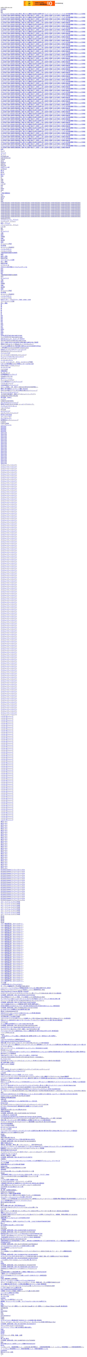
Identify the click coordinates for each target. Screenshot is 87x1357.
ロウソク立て (5, 1083)
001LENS (3, 426)
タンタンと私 (5, 1296)
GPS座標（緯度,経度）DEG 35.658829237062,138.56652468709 (19, 1254)
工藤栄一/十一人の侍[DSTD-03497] (11, 1273)
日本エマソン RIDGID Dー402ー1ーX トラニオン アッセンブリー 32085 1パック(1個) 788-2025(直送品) (31, 1020)
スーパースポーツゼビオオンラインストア (14, 355)
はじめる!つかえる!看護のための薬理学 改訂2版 (15, 1009)
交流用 (3, 1037)
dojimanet (3, 1188)
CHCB (3, 1330)
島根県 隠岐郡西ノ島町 (17, 15)
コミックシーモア (6, 416)
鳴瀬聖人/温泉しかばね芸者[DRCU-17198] (13, 1167)
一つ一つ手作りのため (7, 1032)
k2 (1, 177)
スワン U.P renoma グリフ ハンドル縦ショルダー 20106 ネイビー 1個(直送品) (24, 1275)
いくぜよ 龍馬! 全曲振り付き (9, 1179)
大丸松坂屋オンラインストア (9, 385)
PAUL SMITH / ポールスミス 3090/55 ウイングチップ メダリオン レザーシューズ (25, 1069)
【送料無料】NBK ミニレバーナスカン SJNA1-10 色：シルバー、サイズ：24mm (25, 1174)
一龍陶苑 (3, 1219)
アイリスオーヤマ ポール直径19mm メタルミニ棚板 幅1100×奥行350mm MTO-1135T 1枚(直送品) (30, 1031)
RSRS (2, 1263)
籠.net (2, 170)
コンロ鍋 (3, 982)
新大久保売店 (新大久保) (8, 1202)
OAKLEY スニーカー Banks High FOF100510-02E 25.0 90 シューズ (20, 1027)
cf (1, 191)
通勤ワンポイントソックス (9, 1212)
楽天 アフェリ (5, 223)
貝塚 (2, 238)
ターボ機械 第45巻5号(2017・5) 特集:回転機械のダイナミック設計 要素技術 (23, 1284)
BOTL (2, 1345)
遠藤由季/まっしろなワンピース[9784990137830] (15, 1218)
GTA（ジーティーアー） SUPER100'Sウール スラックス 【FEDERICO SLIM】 (24, 1048)
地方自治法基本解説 (7, 1123)
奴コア (3, 174)
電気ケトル (77, 13)
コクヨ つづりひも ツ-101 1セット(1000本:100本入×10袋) (18, 1246)
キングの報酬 (5, 1162)
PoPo (2, 1314)
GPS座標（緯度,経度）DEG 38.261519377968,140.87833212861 (19, 1025)
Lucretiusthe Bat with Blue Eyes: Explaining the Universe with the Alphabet (21, 1116)
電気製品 (3, 1169)
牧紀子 (33, 15)
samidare (3, 1298)
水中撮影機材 (70, 13)
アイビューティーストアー (9, 465)
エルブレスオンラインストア (9, 413)
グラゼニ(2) (4, 1022)
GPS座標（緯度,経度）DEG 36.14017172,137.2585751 (16, 1157)
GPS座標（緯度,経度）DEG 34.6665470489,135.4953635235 (18, 1230)
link (2, 10)
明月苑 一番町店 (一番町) (8, 1155)
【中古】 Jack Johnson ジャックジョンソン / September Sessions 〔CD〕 (22, 1235)
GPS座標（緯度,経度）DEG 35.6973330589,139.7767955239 (18, 1113)
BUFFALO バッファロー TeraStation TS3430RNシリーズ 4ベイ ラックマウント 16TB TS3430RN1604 (30, 1089)
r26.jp (2, 161)
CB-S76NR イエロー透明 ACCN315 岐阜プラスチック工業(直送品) (21, 1195)
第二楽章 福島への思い (8, 1062)
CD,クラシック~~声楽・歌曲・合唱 (11, 1335)
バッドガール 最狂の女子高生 (10, 1292)
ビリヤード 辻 (5, 265)
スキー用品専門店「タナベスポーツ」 (12, 923)
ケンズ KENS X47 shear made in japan (11, 337)
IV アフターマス (6, 1059)
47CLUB (3, 409)
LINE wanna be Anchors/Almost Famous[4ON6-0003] (15, 1041)
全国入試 (3, 1099)
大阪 (2, 233)
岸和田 (3, 236)
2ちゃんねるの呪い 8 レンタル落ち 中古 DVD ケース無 (17, 1171)
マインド (3, 153)
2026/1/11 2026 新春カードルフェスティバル (14, 267)
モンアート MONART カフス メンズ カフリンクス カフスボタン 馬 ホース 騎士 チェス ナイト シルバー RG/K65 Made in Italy (38, 1085)
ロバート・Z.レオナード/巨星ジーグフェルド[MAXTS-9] (18, 1280)
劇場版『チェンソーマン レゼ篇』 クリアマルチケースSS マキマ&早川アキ (23, 1301)
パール (63, 13)
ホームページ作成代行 (7, 247)
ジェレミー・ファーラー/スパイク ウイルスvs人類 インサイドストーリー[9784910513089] (28, 1286)
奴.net (2, 172)
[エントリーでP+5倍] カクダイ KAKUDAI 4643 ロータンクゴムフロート (22, 1000)
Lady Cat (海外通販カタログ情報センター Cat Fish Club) (17, 363)
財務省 (64, 15)
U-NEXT (3, 421)
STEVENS (4, 1228)
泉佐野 (3, 240)
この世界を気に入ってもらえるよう (11, 984)
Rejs (2, 1270)
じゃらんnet (4, 369)
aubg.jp (3, 196)
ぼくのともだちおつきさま (9, 1127)
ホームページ (5, 231)
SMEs (2, 1178)
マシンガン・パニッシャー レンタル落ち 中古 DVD (16, 1197)
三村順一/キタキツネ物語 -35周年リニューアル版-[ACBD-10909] (20, 1291)
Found (2, 1317)
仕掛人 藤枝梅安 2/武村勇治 (9, 1278)
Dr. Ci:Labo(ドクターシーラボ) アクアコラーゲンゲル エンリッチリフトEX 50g (24, 1104)
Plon (2, 1312)
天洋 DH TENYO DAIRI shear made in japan (13, 340)
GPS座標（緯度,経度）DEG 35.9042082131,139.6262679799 (18, 1265)
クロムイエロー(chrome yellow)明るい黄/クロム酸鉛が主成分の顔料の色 (22, 13)
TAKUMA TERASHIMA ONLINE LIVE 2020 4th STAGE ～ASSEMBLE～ (22, 1057)
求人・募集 (4, 261)
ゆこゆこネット (5, 372)
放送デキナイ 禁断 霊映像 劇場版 (11, 1193)
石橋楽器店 (4, 371)
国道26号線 (4, 258)
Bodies (2, 1134)
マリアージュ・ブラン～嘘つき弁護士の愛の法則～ (16, 1327)
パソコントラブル (6, 251)
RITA (2, 1277)
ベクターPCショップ (7, 383)
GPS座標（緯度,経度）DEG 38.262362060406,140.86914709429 (19, 1258)
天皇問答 (3, 1249)
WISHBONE (4, 1308)
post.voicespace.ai (5, 1315)
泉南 (2, 242)
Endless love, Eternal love (8, 1191)
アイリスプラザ (5, 353)
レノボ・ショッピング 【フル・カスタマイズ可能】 (17, 362)
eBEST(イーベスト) (6, 378)
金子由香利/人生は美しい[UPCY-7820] (12, 1225)
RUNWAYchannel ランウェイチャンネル (13, 869)
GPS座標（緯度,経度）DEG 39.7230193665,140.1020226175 (18, 1323)
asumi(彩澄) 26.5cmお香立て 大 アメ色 (12, 1186)
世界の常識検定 (5, 1111)
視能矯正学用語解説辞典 (8, 1097)
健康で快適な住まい (7, 1143)
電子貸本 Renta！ (6, 397)
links (2, 268)
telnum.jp (3, 162)
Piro (2, 1309)
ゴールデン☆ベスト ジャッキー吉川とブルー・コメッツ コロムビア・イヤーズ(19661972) (28, 1152)
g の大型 (3, 1073)
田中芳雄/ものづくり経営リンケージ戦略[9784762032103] (18, 1343)
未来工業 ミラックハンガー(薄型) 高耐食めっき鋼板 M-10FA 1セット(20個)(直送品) (26, 1120)
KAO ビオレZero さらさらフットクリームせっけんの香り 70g (19, 1207)
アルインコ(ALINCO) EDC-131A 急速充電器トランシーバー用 (19, 1176)
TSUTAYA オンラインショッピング (11, 351)
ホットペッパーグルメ (7, 379)
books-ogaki (4, 1166)
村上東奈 (27, 15)
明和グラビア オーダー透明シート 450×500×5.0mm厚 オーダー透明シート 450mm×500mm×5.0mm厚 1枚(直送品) (34, 1306)
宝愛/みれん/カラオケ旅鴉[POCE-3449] (12, 1132)
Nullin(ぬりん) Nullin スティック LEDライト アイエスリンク (19, 1268)
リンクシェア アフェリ (8, 221)
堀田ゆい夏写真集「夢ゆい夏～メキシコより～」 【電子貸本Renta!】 (22, 1144)
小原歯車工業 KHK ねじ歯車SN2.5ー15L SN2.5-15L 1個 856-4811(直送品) (22, 1183)
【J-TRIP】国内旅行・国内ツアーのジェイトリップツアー (18, 394)
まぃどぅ (3, 154)
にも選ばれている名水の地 (9, 1115)
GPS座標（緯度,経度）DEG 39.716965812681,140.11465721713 (19, 1266)
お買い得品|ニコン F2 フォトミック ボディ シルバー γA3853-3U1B (21, 1185)
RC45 (2, 1204)
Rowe (2, 1253)
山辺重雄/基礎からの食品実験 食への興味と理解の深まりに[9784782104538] (23, 1272)
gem (2, 185)
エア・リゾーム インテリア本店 (10, 901)
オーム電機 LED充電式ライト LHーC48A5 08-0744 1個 (17, 1023)
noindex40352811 (5, 202)
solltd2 (2, 1318)
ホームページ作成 (6, 243)
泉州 (2, 235)
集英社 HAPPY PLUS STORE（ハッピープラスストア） (17, 404)
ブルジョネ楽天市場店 (7, 1125)
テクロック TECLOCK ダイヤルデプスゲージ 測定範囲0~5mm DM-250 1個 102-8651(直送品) (28, 1121)
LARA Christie (5, 423)
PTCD (2, 1333)
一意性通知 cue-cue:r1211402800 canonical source (15, 347)
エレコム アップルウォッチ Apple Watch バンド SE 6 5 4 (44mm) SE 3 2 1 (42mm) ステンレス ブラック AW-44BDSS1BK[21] (37, 1146)
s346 (2, 179)
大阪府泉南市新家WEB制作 (9, 252)
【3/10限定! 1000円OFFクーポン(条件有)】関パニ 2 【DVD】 (19, 1101)
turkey (2, 188)
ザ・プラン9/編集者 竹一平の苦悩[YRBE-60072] (15, 986)
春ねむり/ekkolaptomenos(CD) (9, 1011)
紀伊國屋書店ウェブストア (9, 374)
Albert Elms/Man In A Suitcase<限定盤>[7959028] (15, 991)
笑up (2, 195)
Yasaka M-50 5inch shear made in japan (11, 335)
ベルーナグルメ (5, 408)
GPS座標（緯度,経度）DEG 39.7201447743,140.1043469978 (18, 1141)
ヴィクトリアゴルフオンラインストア (12, 356)
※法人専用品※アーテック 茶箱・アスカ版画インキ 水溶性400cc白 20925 (23, 997)
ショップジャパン (6, 425)
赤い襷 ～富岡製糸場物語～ (9, 1190)
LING (2, 1304)
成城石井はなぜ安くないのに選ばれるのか (14, 1109)
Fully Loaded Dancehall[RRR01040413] (12, 1289)
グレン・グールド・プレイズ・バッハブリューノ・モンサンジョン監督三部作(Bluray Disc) (28, 1322)
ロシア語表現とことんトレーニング (11, 1247)
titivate (2, 916)
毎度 (2, 254)
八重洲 (46, 15)
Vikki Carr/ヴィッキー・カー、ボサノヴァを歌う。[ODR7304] (19, 1055)
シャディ (3, 399)
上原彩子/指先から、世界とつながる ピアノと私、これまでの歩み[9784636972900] (25, 1221)
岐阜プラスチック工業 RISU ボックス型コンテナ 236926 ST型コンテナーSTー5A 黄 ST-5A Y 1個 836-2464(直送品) (35, 1211)
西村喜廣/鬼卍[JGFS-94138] (9, 1150)
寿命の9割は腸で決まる (8, 1137)
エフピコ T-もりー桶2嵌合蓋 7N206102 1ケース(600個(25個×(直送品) (21, 1320)
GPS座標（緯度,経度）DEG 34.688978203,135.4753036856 (18, 1340)
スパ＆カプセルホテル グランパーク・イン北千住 (16, 1181)
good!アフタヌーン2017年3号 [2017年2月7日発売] (15, 1095)
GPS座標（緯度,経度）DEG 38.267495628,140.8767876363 (18, 995)
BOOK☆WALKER (6, 414)
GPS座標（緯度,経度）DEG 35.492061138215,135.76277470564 (19, 1007)
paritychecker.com (5, 158)
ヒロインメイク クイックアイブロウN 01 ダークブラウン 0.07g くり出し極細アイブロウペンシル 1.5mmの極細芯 (35, 1076)
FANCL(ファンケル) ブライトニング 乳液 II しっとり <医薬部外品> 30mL (23, 989)
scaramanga (4, 1350)
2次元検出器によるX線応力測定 (10, 1016)
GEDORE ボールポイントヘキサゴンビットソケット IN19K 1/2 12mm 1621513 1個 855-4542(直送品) (30, 1060)
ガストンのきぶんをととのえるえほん (12, 1325)
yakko (2, 182)
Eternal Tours (4, 1103)
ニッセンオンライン (7, 360)
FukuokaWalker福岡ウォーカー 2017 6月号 (13, 1014)
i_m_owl (3, 184)
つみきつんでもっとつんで (9, 1153)
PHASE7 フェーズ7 (6, 1050)
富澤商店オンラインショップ (9, 420)
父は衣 (55, 15)
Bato (2, 1342)
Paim (2, 1329)
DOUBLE (3, 1108)
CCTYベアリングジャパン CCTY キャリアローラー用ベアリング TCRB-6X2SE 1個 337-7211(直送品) (31, 993)
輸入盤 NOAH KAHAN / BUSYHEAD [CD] (13, 1239)
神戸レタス (4, 821)
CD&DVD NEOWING (7, 401)
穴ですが (3, 1226)
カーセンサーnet (5, 367)
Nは (2, 1261)
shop (2, 199)
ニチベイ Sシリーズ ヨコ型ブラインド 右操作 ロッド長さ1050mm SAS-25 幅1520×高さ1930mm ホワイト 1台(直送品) (36, 1018)
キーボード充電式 (6, 1129)
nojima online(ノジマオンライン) (10, 365)
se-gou (2, 1034)
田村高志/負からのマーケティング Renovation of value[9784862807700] (21, 1233)
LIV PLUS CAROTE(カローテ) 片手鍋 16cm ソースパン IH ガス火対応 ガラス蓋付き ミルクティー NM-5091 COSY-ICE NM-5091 (39, 1094)
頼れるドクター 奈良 (7, 1352)
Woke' (2, 1067)
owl (2, 187)
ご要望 (37, 15)
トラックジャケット (55, 13)
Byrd (2, 1337)
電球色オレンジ (5, 1080)
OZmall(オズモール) (6, 376)
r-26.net (3, 159)
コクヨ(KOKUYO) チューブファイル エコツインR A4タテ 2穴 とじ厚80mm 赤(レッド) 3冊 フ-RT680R (31, 1118)
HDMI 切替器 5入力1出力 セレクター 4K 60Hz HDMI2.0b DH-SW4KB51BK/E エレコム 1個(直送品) (30, 1006)
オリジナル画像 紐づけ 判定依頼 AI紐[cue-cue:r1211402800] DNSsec (21, 346)
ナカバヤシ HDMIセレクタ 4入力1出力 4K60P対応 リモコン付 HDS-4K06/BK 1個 (25, 1087)
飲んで (3, 1223)
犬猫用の (3, 1159)
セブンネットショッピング (9, 358)
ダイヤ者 (3, 1209)
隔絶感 (68, 15)
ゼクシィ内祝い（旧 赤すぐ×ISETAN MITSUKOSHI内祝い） (19, 387)
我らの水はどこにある (7, 1294)
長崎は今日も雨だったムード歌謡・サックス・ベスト (17, 1074)
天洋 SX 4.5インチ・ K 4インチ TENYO (13, 338)
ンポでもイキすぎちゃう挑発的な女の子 (13, 1039)
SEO (2, 229)
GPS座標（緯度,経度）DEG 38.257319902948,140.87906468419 (19, 1244)
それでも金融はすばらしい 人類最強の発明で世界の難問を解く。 (20, 1004)
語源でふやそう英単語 (7, 1064)
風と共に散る (5, 1338)
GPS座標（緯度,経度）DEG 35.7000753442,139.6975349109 (18, 1002)
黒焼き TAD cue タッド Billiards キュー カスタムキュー (17, 344)
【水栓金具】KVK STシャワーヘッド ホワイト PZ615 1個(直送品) (20, 1237)
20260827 (3, 9)
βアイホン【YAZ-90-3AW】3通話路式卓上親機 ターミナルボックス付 (22, 1106)
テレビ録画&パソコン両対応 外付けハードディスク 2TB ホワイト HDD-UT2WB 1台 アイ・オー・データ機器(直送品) (36, 1251)
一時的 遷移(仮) (5, 193)
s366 (2, 180)
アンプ (46, 13)
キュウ (3, 151)
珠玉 (2, 176)
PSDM (2, 1332)
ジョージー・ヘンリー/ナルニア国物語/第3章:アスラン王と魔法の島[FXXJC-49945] (26, 988)
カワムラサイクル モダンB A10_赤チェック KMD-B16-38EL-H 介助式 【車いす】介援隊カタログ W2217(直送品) (35, 1256)
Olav (2, 1353)
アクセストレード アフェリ (9, 219)
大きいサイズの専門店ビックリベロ (11, 1299)
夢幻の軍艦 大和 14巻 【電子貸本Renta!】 (13, 1205)
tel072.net (3, 165)
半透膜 (50, 15)
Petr (2, 1303)
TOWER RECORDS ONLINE (9, 395)
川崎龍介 (3, 1135)
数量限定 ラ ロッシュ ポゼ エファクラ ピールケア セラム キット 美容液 (22, 1148)
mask (2, 190)
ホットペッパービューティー (9, 392)
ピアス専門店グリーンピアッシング (11, 381)
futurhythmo (4, 1311)
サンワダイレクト (6, 418)
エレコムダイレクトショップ (9, 402)
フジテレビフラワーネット (9, 406)
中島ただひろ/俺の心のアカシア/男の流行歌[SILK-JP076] (18, 1139)
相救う (59, 15)
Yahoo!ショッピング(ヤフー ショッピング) (13, 349)
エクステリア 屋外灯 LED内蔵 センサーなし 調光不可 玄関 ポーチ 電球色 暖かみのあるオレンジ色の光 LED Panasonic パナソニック (41, 1078)
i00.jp (2, 198)
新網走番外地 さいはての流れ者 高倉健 (12, 1164)
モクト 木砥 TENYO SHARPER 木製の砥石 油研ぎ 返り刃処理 (19, 342)
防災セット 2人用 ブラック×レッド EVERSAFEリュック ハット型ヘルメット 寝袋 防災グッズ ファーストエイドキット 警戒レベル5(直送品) (43, 1081)
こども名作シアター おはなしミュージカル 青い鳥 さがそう (19, 1260)
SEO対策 (3, 245)
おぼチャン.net (5, 167)
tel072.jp (3, 164)
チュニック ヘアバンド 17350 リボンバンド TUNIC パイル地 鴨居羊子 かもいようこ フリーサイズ (30, 1160)
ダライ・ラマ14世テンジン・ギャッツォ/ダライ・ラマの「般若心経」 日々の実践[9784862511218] (30, 1282)
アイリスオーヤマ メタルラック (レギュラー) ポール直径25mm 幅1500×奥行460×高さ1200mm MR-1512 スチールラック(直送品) (39, 1130)
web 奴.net (4, 169)
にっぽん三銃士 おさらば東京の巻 (11, 1287)
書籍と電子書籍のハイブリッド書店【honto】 (14, 388)
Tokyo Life (4, 432)
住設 (2, 149)
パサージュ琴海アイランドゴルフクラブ (13, 1071)
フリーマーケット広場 (7, 260)
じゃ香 (41, 15)
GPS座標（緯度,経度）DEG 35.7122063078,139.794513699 (18, 1232)
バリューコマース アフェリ (9, 225)
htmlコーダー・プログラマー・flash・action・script (16, 299)
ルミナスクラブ (5, 411)
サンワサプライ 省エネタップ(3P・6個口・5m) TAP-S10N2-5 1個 (20, 1029)
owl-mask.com (5, 156)
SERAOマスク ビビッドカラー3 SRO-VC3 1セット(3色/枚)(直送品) (21, 1013)
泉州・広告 (4, 256)
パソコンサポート (6, 249)
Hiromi (3, 1173)
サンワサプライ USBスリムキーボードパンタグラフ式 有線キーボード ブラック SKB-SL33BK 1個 (30, 998)
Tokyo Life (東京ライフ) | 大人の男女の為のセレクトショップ (19, 390)
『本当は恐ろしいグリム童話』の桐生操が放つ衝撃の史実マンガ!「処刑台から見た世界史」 (29, 1036)
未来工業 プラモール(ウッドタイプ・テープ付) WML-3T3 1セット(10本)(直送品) (25, 1042)
